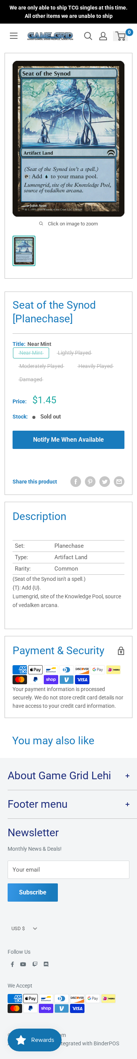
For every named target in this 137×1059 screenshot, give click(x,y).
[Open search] (88, 36)
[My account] (103, 36)
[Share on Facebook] (75, 481)
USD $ (18, 928)
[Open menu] (14, 35)
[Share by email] (119, 481)
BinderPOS (106, 1043)
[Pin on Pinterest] (90, 481)
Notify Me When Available (68, 439)
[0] (121, 36)
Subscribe (32, 892)
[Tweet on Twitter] (104, 481)
